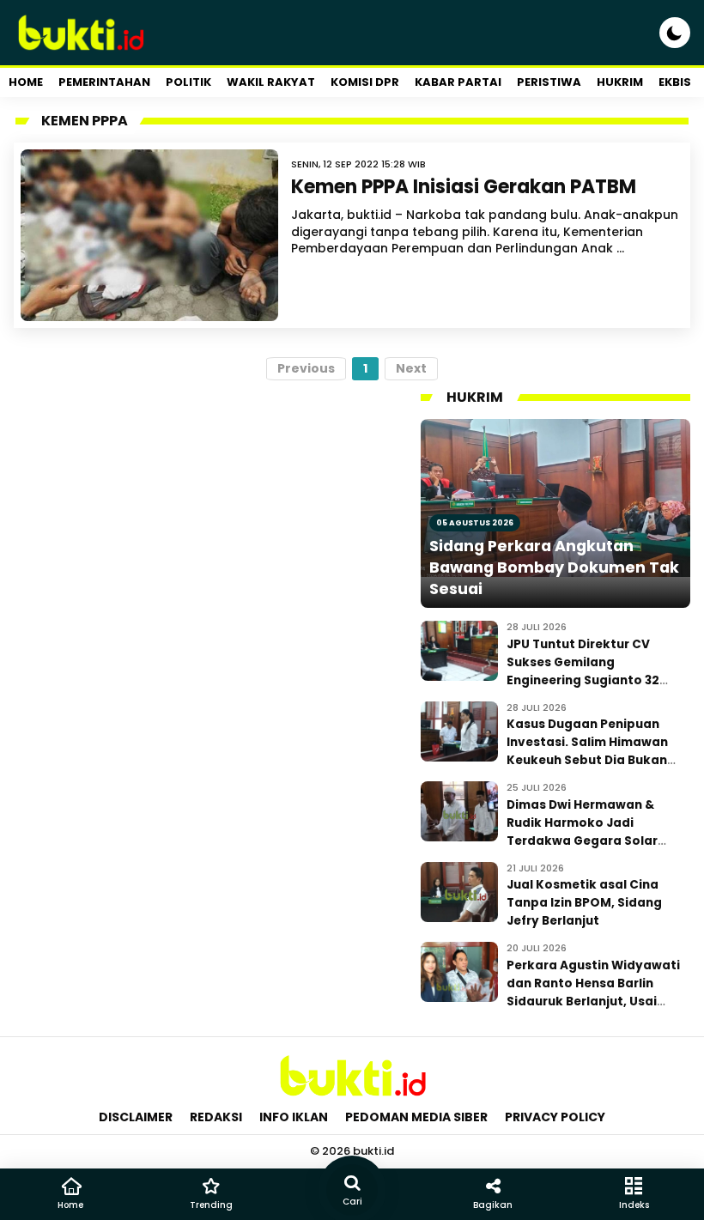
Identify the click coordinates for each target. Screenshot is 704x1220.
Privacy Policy (555, 1117)
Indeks (634, 1205)
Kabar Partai (458, 82)
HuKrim (620, 82)
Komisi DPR (365, 82)
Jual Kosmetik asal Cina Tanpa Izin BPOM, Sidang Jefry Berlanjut (584, 903)
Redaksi (216, 1117)
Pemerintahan (104, 82)
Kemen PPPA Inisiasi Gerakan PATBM (463, 186)
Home (26, 82)
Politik (188, 82)
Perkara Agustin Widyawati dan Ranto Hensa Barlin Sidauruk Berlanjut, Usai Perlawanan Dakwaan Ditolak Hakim (593, 1001)
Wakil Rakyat (271, 82)
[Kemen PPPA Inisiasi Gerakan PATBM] (149, 235)
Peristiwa (549, 82)
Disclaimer (136, 1117)
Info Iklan (293, 1117)
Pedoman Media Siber (416, 1117)
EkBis (674, 82)
